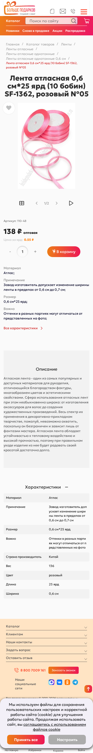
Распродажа (75, 31)
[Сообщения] (63, 12)
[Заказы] (52, 11)
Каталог (13, 21)
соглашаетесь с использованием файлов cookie (54, 727)
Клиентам (14, 634)
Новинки (12, 31)
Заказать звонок (64, 670)
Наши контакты (19, 642)
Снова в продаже (35, 31)
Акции (57, 31)
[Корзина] (86, 21)
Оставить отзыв (19, 658)
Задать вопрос (18, 650)
